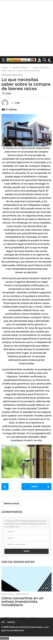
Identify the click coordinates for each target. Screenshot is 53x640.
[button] (3, 60)
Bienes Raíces (12, 75)
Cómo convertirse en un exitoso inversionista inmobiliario (22, 601)
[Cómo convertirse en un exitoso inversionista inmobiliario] (26, 578)
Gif (3, 622)
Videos (11, 622)
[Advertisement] (26, 28)
